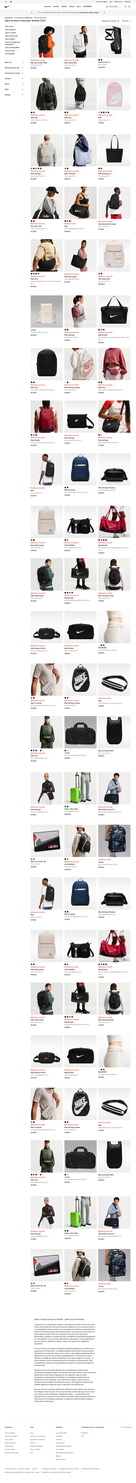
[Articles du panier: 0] (129, 6)
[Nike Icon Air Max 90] (47, 841)
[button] (14, 62)
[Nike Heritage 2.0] (114, 150)
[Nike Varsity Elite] (80, 41)
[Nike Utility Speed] (47, 522)
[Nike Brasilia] (114, 311)
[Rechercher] (107, 6)
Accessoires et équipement (23, 17)
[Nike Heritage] (47, 150)
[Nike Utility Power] (47, 574)
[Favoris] (125, 6)
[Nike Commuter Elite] (114, 732)
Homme (56, 6)
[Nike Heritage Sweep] (80, 364)
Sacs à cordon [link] (10, 33)
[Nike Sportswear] (80, 255)
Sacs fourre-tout (11, 36)
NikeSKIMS (87, 6)
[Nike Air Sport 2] (114, 41)
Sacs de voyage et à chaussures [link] (12, 43)
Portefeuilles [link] (10, 54)
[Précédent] (32, 13)
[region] (13, 62)
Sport (79, 6)
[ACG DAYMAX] (80, 522)
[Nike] (114, 94)
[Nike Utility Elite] (114, 255)
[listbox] (126, 21)
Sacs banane (10, 39)
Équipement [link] (9, 17)
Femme (64, 6)
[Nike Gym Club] (47, 203)
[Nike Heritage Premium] (114, 469)
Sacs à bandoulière (12, 47)
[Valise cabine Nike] (80, 788)
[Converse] (11, 2)
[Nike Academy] (80, 469)
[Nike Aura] (47, 94)
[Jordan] (6, 2)
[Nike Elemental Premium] (114, 203)
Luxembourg (127, 1427)
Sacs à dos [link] (9, 26)
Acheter (96, 12)
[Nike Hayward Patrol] (47, 627)
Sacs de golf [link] (10, 51)
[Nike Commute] (80, 150)
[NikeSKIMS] (114, 627)
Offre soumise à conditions (86, 12)
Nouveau (47, 6)
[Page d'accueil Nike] (8, 7)
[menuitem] (112, 2)
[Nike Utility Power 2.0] (114, 788)
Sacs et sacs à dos (40, 17)
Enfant (71, 6)
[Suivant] (104, 13)
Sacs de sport (10, 29)
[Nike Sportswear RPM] (47, 41)
